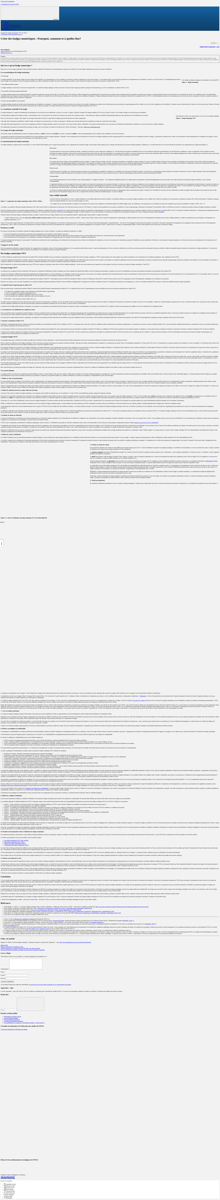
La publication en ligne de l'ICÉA (10, 4)
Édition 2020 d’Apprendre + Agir (209, 46)
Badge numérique (5, 947)
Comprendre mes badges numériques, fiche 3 (16, 845)
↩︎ (48, 919)
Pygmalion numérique (97, 922)
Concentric (135, 700)
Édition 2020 (4, 945)
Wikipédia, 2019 (127, 920)
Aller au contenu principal (8, 1176)
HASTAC (60, 210)
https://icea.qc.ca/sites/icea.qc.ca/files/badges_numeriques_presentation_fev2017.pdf (98, 913)
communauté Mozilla (58, 920)
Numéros (6, 28)
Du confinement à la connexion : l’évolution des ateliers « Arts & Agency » (24, 1022)
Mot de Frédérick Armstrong (12, 1019)
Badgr (143, 700)
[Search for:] (9, 1010)
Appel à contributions (10, 30)
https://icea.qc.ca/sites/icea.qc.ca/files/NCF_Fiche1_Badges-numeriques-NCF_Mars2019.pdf (56, 910)
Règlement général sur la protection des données (14, 785)
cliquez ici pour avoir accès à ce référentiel (146, 422)
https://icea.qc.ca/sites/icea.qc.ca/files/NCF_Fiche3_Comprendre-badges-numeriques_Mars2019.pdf (65, 908)
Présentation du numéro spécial (12, 1016)
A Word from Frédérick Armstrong (13, 1021)
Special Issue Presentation (11, 1018)
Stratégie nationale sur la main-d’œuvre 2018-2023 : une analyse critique (20, 948)
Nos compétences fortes (16, 947)
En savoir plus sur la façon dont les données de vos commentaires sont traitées (50, 984)
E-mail (3, 975)
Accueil (6, 22)
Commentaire (5, 969)
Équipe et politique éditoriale (12, 25)
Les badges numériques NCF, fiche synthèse (16, 840)
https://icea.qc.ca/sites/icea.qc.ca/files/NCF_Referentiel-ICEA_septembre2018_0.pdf (91, 911)
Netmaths (161, 212)
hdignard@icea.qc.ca (16, 34)
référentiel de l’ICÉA (212, 461)
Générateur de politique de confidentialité (37, 788)
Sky (140, 700)
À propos (6, 24)
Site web (3, 978)
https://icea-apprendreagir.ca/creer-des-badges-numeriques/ (75, 942)
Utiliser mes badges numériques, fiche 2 (15, 843)
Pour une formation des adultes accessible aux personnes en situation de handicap (23, 950)
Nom (2, 972)
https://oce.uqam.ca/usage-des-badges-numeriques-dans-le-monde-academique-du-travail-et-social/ (122, 906)
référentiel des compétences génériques (25, 919)
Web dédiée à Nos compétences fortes (39, 928)
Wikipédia (143, 696)
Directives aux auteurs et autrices (13, 27)
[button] (8, 1178)
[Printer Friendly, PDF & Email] (214, 43)
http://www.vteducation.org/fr (92, 127)
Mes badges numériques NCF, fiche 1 (14, 842)
